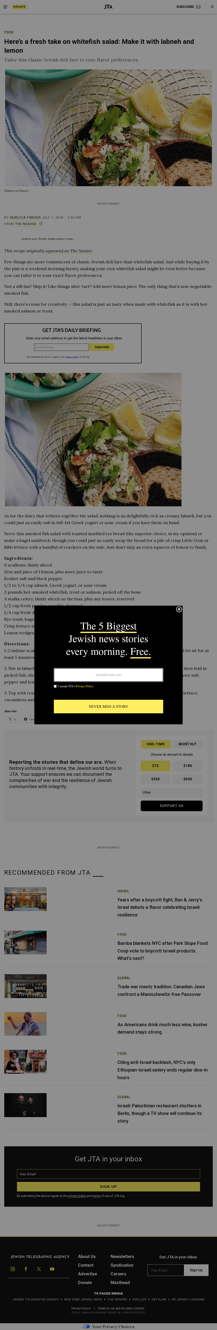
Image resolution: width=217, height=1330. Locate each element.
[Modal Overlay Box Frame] (108, 665)
